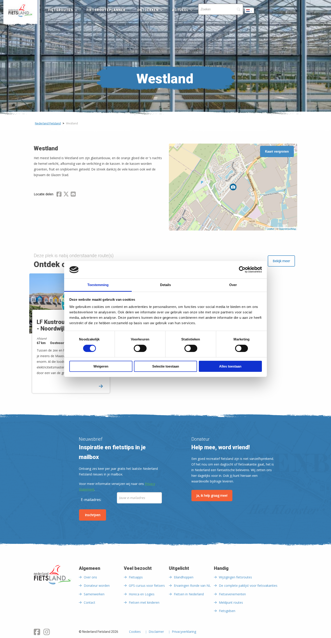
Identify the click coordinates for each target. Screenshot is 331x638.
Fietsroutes (60, 10)
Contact (89, 602)
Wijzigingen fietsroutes (235, 577)
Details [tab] (165, 285)
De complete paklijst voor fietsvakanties (248, 585)
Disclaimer (156, 632)
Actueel (180, 10)
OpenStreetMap (287, 229)
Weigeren (100, 366)
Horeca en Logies (141, 594)
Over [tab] (233, 285)
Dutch (249, 12)
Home (20, 10)
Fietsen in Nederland (189, 594)
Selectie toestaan (165, 366)
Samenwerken (94, 594)
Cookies (135, 632)
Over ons (90, 577)
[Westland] (233, 187)
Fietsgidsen (227, 611)
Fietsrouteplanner (105, 10)
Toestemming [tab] (98, 285)
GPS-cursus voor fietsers (147, 585)
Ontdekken (148, 10)
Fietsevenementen (232, 594)
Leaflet (270, 229)
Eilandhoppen (183, 577)
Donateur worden (97, 585)
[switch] (140, 350)
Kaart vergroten (277, 151)
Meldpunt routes (231, 602)
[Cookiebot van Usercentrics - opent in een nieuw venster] (242, 269)
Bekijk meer (281, 261)
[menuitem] (20, 10)
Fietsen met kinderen (144, 602)
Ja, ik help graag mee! (211, 495)
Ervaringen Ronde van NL (192, 585)
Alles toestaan (230, 366)
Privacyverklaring (184, 632)
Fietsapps (136, 577)
